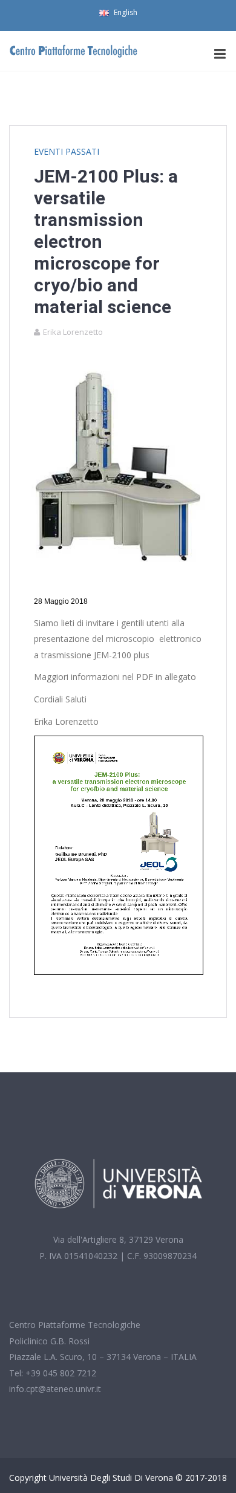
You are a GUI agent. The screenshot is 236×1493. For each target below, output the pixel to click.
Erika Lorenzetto (73, 331)
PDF (144, 676)
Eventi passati (66, 151)
